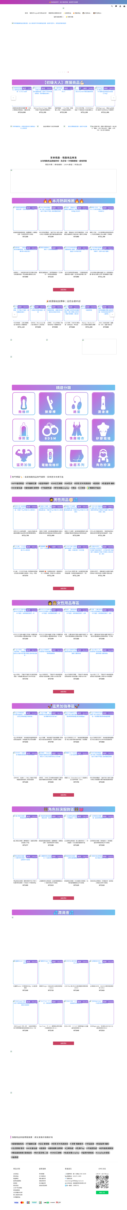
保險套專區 (16, 1190)
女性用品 (16, 1174)
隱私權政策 (42, 1178)
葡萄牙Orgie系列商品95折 (38, 13)
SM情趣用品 (16, 1197)
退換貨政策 (42, 1181)
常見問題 (41, 1174)
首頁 (26, 13)
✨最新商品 (67, 13)
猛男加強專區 (58, 17)
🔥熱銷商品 (77, 13)
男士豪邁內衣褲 (17, 1195)
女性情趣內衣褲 (17, 1192)
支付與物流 (42, 1176)
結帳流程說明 (43, 1185)
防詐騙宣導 (42, 1183)
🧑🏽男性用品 (97, 13)
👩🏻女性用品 (86, 13)
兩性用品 (16, 1185)
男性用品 (16, 1176)
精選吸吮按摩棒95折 (55, 13)
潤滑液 (15, 1183)
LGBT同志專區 (17, 1188)
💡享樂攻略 (69, 17)
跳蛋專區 (16, 1178)
